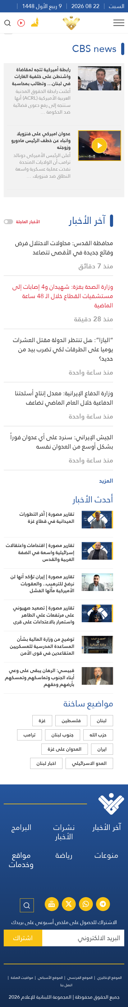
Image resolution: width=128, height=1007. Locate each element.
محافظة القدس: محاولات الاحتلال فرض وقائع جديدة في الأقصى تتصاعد (64, 247)
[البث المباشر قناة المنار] (51, 905)
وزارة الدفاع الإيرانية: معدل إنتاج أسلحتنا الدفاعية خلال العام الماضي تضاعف (64, 397)
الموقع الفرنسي (80, 977)
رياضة (64, 855)
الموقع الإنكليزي (109, 977)
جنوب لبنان (63, 734)
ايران (102, 748)
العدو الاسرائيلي (89, 763)
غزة (42, 720)
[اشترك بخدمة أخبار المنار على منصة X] (69, 905)
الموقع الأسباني (50, 977)
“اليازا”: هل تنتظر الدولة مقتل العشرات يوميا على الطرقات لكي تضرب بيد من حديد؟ (63, 349)
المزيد (106, 480)
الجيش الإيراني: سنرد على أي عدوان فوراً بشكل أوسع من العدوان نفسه (61, 441)
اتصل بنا (66, 985)
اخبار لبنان (46, 763)
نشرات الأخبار (64, 832)
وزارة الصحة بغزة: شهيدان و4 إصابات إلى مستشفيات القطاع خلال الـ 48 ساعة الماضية (62, 296)
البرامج (21, 827)
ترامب (29, 734)
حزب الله (98, 734)
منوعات (106, 855)
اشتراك (23, 938)
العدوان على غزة (64, 748)
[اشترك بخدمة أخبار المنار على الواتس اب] (86, 905)
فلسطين (71, 720)
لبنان (102, 720)
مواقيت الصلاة (22, 977)
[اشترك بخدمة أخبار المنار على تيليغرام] (103, 905)
